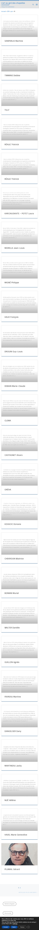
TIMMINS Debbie (12, 75)
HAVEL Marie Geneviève (16, 835)
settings (15, 924)
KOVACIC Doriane (13, 524)
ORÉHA (8, 489)
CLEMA (8, 420)
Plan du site (8, 913)
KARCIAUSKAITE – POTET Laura (19, 213)
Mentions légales (10, 904)
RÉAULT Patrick (12, 144)
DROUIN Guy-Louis (13, 351)
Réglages (22, 927)
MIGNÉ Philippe (12, 282)
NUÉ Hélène (10, 800)
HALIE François (11, 317)
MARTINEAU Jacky (13, 765)
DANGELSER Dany (13, 731)
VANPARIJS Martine (14, 41)
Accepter (6, 927)
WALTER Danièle (12, 627)
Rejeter (14, 927)
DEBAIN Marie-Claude (15, 386)
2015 (8, 11)
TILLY (7, 110)
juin (12, 11)
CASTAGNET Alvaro (14, 455)
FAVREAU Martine (13, 696)
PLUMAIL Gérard (12, 869)
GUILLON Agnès (12, 662)
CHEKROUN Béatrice (14, 558)
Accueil (3, 11)
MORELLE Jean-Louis (14, 248)
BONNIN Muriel (12, 593)
